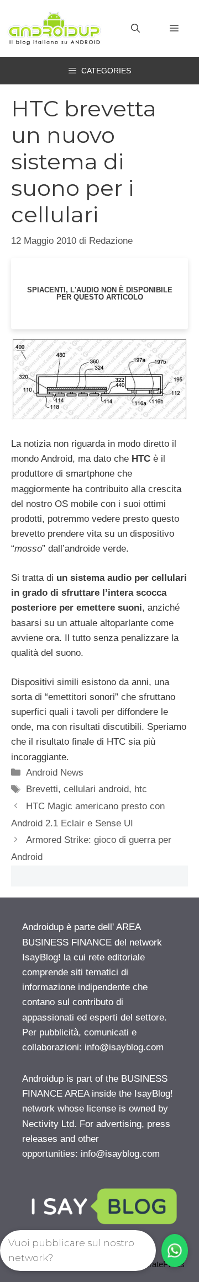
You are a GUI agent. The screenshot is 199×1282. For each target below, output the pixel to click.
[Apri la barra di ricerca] (135, 28)
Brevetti (42, 789)
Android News (54, 772)
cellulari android (96, 789)
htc (140, 789)
